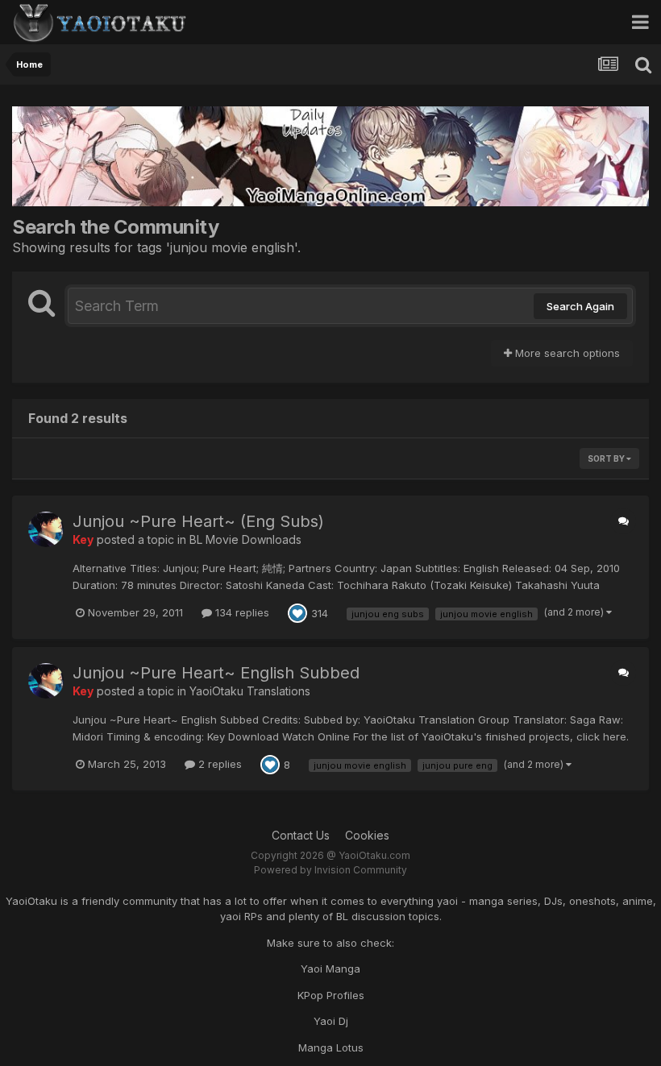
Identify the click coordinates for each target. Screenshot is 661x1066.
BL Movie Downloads (245, 539)
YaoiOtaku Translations (249, 691)
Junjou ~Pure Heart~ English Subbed (216, 672)
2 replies (218, 763)
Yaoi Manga (330, 968)
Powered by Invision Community (330, 870)
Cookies (367, 835)
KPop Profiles (330, 995)
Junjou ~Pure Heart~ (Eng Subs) (198, 521)
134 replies (240, 612)
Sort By (607, 458)
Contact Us (301, 835)
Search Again (580, 306)
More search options (566, 352)
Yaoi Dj (331, 1020)
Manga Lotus (331, 1047)
